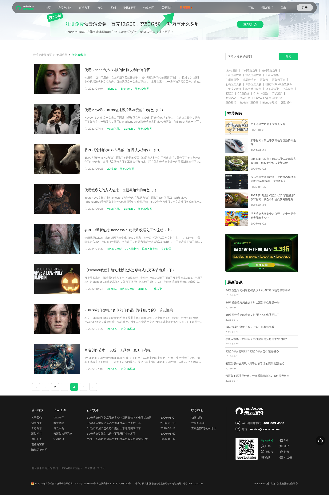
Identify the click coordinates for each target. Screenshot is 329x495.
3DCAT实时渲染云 (72, 468)
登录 (283, 7)
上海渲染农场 (233, 75)
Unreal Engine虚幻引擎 (268, 98)
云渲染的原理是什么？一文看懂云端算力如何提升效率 (257, 375)
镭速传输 (90, 468)
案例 (113, 7)
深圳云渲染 (249, 79)
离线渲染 (277, 93)
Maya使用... (114, 128)
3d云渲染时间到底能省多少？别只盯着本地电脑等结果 (257, 290)
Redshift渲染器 (249, 102)
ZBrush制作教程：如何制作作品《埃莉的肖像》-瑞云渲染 (129, 310)
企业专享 (59, 417)
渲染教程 (230, 102)
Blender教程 (269, 102)
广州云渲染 (232, 79)
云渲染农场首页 (42, 54)
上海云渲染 (272, 75)
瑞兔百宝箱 (38, 444)
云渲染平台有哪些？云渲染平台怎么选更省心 (252, 351)
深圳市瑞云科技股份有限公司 (58, 483)
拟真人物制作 (150, 248)
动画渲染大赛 (233, 84)
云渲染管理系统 (63, 433)
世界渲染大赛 (253, 84)
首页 (48, 7)
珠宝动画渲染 (253, 88)
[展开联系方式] (320, 440)
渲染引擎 (245, 98)
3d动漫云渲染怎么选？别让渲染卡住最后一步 (252, 302)
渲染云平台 (278, 79)
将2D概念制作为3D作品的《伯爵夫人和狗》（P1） (123, 150)
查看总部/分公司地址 (203, 428)
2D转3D (112, 168)
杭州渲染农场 (270, 70)
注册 (304, 7)
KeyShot (230, 98)
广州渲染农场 (250, 70)
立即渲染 (250, 24)
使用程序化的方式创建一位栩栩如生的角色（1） (121, 190)
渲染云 (264, 79)
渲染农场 (270, 483)
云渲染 (229, 93)
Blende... (112, 88)
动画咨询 (196, 417)
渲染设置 (166, 248)
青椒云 (101, 468)
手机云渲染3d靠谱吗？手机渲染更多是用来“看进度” (256, 339)
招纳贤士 (36, 422)
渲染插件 (286, 102)
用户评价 (36, 438)
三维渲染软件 (233, 88)
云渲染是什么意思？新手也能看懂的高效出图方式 (254, 363)
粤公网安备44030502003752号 (114, 483)
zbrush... (129, 128)
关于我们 (167, 7)
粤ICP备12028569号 (85, 483)
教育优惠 (59, 422)
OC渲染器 (243, 93)
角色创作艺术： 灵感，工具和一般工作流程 (118, 350)
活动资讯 (59, 438)
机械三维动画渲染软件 (278, 84)
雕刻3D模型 (79, 54)
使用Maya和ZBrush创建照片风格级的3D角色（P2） (125, 110)
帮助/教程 (267, 7)
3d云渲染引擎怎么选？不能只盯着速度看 (249, 326)
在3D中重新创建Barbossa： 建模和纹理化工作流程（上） (129, 230)
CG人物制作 (132, 248)
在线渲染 (156, 288)
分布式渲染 (272, 88)
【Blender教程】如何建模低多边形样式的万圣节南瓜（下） (130, 270)
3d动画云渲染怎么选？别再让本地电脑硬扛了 (252, 314)
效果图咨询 (197, 422)
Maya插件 (231, 70)
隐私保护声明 (39, 449)
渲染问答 (36, 433)
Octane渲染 (260, 93)
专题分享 (36, 428)
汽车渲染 (288, 88)
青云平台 (59, 428)
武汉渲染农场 (253, 75)
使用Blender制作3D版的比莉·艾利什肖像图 (117, 70)
